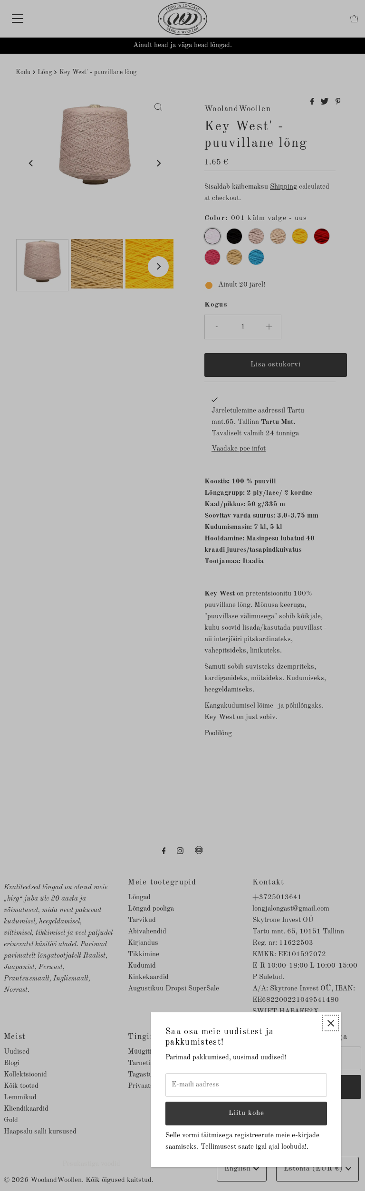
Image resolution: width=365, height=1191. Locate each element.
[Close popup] (330, 1023)
